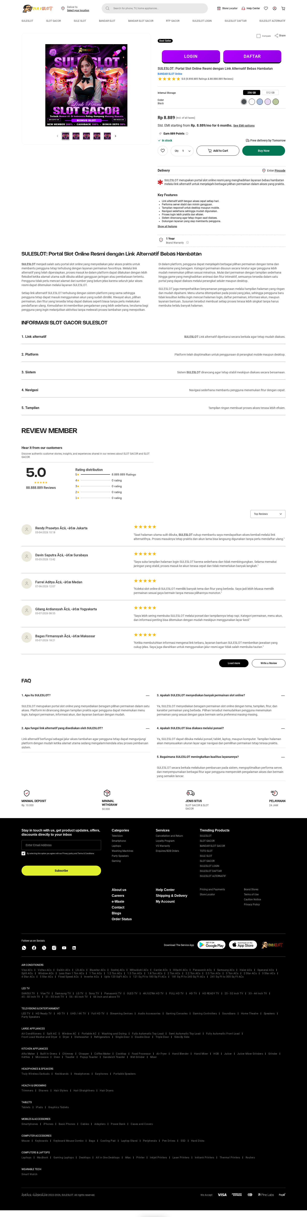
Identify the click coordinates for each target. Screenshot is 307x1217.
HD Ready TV (44, 1013)
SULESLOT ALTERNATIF (272, 20)
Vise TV (45, 993)
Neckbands (62, 1073)
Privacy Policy (252, 904)
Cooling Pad (108, 1140)
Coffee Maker (102, 1053)
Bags (92, 1140)
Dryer (66, 1037)
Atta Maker (28, 1053)
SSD (183, 1140)
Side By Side (181, 1037)
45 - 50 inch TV (31, 996)
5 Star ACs (46, 976)
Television (117, 835)
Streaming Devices (121, 1013)
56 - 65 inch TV (78, 996)
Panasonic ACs (202, 970)
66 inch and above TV (106, 996)
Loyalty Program (165, 840)
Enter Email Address (39, 845)
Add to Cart (220, 150)
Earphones (101, 1073)
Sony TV (94, 993)
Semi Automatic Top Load (185, 1033)
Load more (234, 663)
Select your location (78, 10)
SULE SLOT (80, 20)
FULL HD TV (176, 993)
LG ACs (80, 970)
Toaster (70, 1057)
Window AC (69, 1033)
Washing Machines (122, 850)
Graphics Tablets (58, 1107)
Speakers (269, 1013)
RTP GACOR (172, 20)
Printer (140, 1157)
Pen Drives (168, 1140)
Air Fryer (161, 1053)
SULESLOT (27, 20)
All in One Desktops (108, 1157)
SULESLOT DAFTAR (235, 20)
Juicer (228, 1053)
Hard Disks (197, 1140)
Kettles (26, 1057)
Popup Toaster (89, 1057)
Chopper (84, 1053)
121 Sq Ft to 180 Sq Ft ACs (149, 976)
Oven (57, 1057)
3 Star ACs (268, 973)
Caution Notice (252, 899)
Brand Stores (251, 889)
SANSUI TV (28, 993)
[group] (251, 92)
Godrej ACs (117, 970)
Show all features (167, 226)
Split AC (52, 1033)
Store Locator (229, 8)
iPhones (48, 1124)
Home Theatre (249, 1013)
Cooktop (121, 1053)
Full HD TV (98, 1013)
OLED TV (132, 993)
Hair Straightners (84, 1090)
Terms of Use (251, 894)
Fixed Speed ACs (68, 976)
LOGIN (191, 56)
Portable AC (89, 1033)
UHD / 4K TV (78, 1013)
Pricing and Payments (212, 889)
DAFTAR (252, 56)
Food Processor (141, 1053)
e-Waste (118, 901)
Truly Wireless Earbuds (35, 1073)
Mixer (153, 1057)
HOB (216, 1053)
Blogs (116, 913)
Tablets (26, 1107)
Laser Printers (181, 1157)
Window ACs (46, 973)
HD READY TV (210, 993)
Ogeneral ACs (266, 970)
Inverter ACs (91, 976)
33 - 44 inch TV (258, 993)
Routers (250, 1157)
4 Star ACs (28, 976)
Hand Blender (180, 1053)
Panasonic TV (113, 993)
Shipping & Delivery (171, 895)
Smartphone (119, 840)
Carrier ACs (161, 970)
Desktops (84, 1157)
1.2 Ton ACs (114, 973)
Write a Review (269, 663)
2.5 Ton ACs (213, 973)
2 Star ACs (250, 973)
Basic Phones (67, 1124)
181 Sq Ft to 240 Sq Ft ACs (188, 976)
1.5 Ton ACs (134, 973)
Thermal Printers (230, 1157)
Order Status (122, 919)
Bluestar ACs (97, 970)
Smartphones (30, 1124)
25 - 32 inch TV (234, 993)
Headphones (82, 1073)
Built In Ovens (48, 1053)
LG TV (80, 993)
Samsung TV (63, 993)
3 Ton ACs (232, 973)
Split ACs (27, 973)
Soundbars (229, 1013)
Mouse (26, 1140)
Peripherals (150, 1140)
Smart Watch (30, 1174)
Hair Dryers (107, 1090)
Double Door (142, 1037)
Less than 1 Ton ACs (71, 973)
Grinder (272, 1053)
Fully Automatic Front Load (223, 1033)
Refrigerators (102, 1037)
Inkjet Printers (158, 1157)
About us (119, 890)
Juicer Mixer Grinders (250, 1053)
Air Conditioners (31, 1033)
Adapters (99, 1124)
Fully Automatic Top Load (148, 1033)
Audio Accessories (149, 1013)
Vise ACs (27, 970)
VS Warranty (163, 845)
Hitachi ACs (180, 970)
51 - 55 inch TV (55, 996)
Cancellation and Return (169, 835)
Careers (118, 895)
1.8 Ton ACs (155, 973)
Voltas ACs (44, 970)
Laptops (116, 845)
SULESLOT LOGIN (202, 20)
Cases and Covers (142, 1124)
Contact (118, 907)
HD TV (193, 993)
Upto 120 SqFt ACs (116, 976)
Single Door (122, 1037)
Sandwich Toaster (114, 1057)
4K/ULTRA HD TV (153, 993)
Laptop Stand (129, 1140)
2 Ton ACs (174, 973)
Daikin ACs (63, 970)
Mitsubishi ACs (139, 970)
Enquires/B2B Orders (167, 850)
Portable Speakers (124, 1073)
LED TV (26, 1013)
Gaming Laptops (63, 1157)
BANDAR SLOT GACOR (140, 20)
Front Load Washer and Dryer (39, 1037)
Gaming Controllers (205, 1013)
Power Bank (118, 1124)
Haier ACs (246, 970)
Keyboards (41, 1140)
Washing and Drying (114, 1033)
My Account (165, 901)
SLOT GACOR (53, 20)
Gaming (116, 861)
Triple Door (162, 1037)
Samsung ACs (226, 970)
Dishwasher (82, 1037)
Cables (85, 1124)
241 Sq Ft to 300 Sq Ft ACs (227, 976)
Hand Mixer (201, 1053)
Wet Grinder (137, 1057)
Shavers (43, 1090)
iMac (128, 1157)
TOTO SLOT (206, 850)
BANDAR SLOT (107, 20)
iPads (39, 1107)
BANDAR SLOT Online (170, 73)
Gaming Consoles (177, 1013)
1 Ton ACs (95, 973)
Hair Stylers (61, 1090)
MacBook (42, 1157)
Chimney (67, 1053)
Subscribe (61, 870)
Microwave (42, 1057)
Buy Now (263, 150)
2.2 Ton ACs (193, 973)
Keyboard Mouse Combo (68, 1140)
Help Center (253, 8)
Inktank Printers (204, 1157)
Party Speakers (120, 856)
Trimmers (27, 1090)
